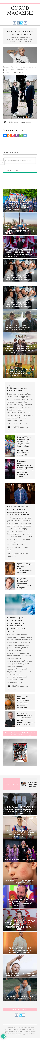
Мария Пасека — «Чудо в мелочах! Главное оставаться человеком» (20, 974)
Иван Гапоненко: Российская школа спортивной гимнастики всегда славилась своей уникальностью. (20, 833)
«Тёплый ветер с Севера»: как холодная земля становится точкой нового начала (17, 327)
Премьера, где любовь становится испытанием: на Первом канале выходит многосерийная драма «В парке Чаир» (19, 349)
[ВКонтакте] (5, 135)
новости (10, 39)
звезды (13, 37)
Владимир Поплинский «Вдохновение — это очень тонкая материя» (24, 583)
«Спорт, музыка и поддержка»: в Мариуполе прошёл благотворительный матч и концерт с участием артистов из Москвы (19, 229)
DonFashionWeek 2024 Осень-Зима (20, 859)
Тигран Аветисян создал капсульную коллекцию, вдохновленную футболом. (20, 950)
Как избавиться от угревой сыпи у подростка (20, 882)
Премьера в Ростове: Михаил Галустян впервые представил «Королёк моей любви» (19, 510)
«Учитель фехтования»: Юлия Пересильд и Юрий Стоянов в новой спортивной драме (17, 277)
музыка (29, 37)
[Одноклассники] (9, 135)
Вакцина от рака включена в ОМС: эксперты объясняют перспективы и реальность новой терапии (17, 624)
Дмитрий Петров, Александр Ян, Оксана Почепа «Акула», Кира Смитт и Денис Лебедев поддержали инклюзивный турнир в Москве (18, 206)
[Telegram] (25, 135)
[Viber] (17, 135)
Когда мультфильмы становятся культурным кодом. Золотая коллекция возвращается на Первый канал (19, 372)
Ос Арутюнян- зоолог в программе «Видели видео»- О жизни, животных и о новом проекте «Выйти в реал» (20, 903)
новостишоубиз (21, 39)
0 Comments (26, 41)
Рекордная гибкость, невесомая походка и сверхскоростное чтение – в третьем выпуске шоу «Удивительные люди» (18, 253)
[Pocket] (13, 135)
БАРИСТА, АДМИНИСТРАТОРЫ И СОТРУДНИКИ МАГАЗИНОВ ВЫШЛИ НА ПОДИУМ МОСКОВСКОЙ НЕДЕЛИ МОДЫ (20, 810)
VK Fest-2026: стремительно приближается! (17, 388)
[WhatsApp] (21, 135)
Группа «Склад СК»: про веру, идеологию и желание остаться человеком (25, 568)
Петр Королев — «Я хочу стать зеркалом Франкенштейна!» (20, 997)
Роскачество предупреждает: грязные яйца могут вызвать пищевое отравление (24, 701)
